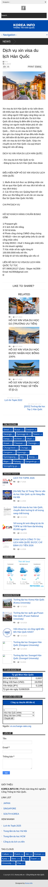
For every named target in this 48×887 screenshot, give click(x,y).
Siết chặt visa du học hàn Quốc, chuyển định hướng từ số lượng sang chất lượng (28, 510)
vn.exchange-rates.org (20, 726)
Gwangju (7, 434)
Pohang (17, 461)
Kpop (4, 859)
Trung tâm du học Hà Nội (15, 831)
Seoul (6, 430)
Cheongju (32, 443)
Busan (17, 430)
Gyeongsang (9, 457)
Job (27, 854)
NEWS (7, 41)
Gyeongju (21, 452)
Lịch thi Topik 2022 (13, 400)
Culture (5, 854)
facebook (23, 8)
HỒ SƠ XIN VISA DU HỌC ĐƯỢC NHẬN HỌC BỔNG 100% (24, 353)
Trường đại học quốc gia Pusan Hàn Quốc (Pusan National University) (28, 616)
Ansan (6, 443)
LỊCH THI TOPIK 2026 (24, 478)
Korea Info (29, 883)
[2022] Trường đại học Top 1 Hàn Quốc (34, 408)
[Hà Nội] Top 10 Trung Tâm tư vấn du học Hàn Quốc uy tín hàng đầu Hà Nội (29, 494)
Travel (34, 859)
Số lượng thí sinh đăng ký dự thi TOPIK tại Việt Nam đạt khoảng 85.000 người (28, 526)
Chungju (24, 448)
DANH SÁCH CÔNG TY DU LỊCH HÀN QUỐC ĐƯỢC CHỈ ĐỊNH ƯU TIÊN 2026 (27, 542)
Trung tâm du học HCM (14, 836)
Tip (23, 859)
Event (17, 854)
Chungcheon (9, 448)
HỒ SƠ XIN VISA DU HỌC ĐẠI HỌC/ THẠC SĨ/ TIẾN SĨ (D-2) (24, 386)
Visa (6, 62)
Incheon (18, 439)
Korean (37, 854)
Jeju (22, 457)
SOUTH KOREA (11, 814)
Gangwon (8, 452)
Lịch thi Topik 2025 (12, 826)
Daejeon (30, 430)
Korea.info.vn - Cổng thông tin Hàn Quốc (29, 875)
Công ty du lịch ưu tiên (14, 842)
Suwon (36, 434)
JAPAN (6, 803)
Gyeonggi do (22, 434)
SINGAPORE (9, 808)
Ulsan (29, 439)
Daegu (6, 439)
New (14, 859)
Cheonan (18, 443)
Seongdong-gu (10, 466)
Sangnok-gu (31, 461)
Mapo (6, 461)
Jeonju (32, 457)
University (6, 863)
